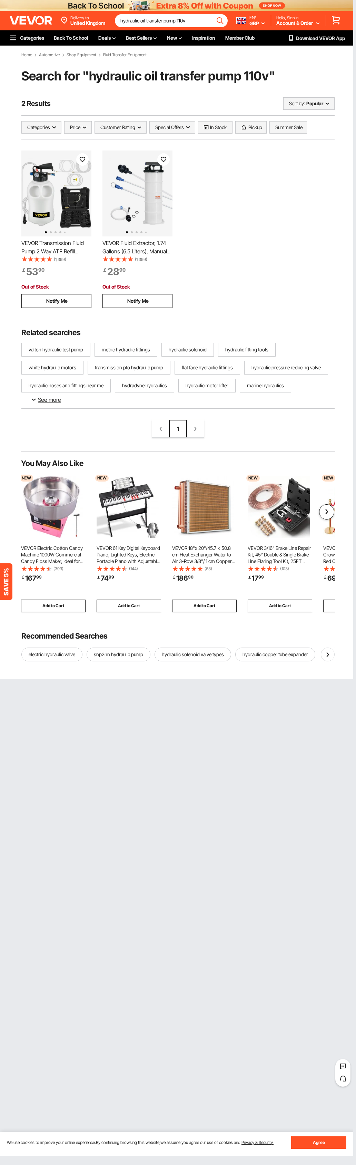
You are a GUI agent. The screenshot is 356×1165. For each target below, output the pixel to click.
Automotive (49, 54)
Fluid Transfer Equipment (125, 54)
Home (26, 54)
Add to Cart (53, 605)
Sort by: (297, 103)
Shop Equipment (81, 54)
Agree (319, 1142)
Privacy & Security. (257, 1142)
